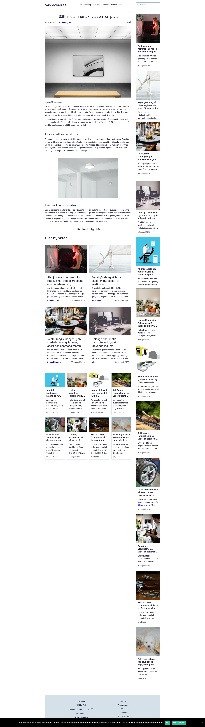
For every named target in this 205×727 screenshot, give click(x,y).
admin (94, 362)
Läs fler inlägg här (88, 229)
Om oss (96, 5)
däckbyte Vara (144, 505)
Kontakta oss (116, 5)
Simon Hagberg (54, 362)
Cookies (105, 5)
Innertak (128, 22)
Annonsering (85, 5)
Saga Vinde (96, 300)
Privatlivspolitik (178, 722)
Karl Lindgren (65, 22)
